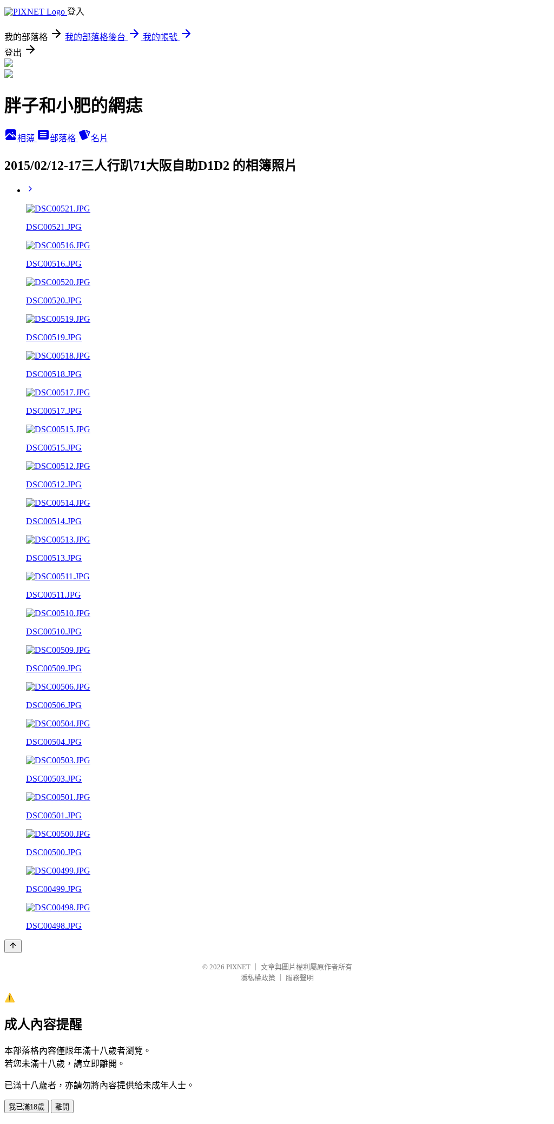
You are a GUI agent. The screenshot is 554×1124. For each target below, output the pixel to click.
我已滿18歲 (26, 1107)
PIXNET (238, 967)
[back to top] (13, 946)
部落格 (64, 138)
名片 (99, 138)
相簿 (27, 138)
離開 (62, 1107)
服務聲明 (300, 978)
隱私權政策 (257, 978)
